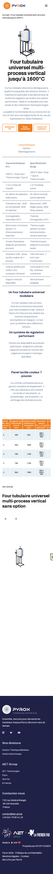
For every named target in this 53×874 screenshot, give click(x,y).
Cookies (25, 856)
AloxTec (6, 779)
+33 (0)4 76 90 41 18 (12, 817)
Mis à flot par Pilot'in (12, 859)
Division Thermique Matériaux (15, 750)
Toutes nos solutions (41, 128)
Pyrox (4, 775)
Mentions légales (11, 856)
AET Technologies (11, 771)
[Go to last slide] (5, 519)
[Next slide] (15, 519)
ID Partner (6, 783)
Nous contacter (25, 128)
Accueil (5, 15)
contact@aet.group (12, 814)
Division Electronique (11, 754)
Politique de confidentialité (28, 853)
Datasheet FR (9, 128)
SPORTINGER (43, 846)
